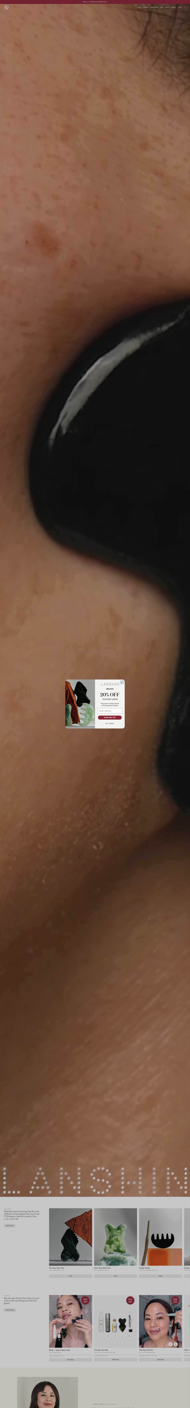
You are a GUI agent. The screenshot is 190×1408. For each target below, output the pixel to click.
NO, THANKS (110, 723)
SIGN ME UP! (110, 718)
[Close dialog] (122, 682)
